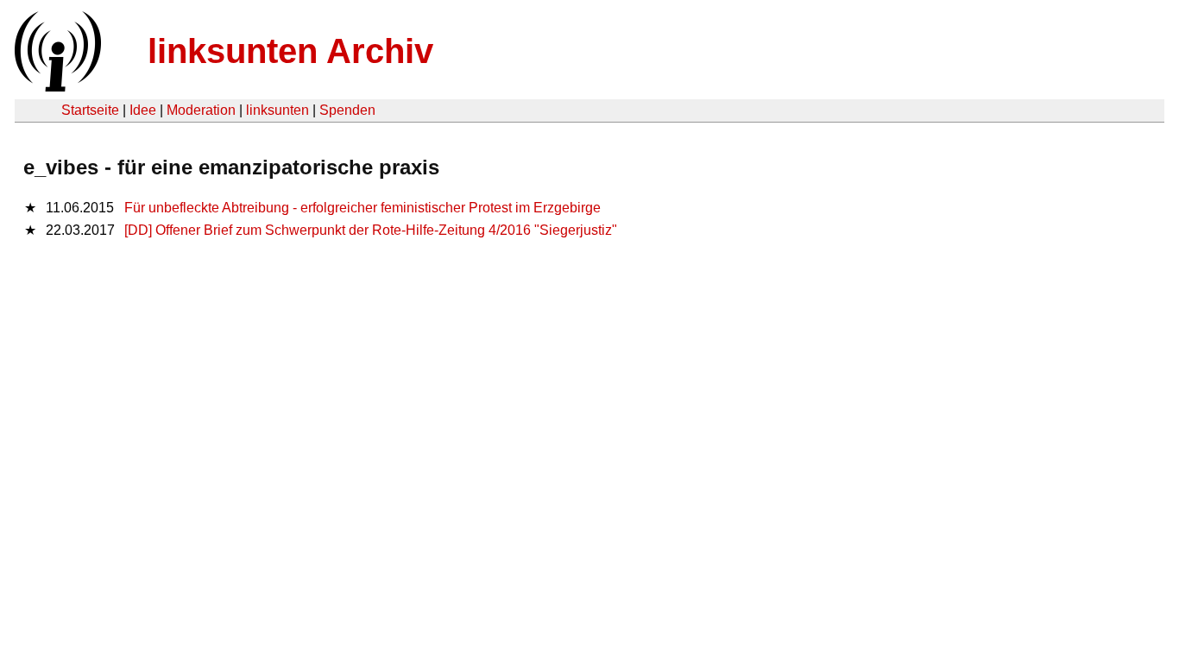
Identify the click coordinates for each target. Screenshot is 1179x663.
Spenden (347, 110)
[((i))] (56, 86)
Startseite (90, 110)
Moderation (201, 110)
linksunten (277, 110)
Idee (142, 110)
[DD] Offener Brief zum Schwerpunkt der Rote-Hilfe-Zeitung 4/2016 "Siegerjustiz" (370, 230)
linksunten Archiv (290, 51)
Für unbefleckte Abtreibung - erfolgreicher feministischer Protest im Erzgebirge (362, 207)
